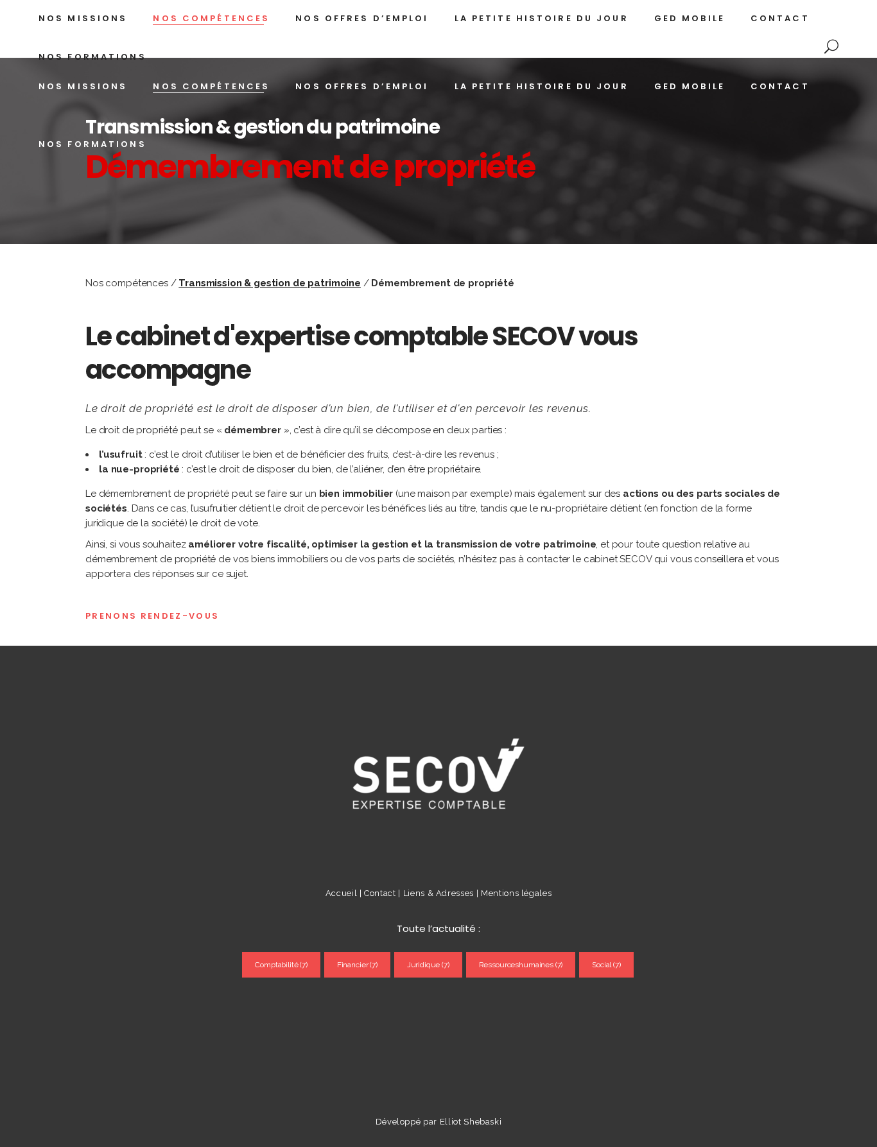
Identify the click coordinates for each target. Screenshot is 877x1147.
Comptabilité (281, 964)
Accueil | (344, 893)
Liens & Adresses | (442, 893)
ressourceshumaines (521, 964)
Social (606, 964)
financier (357, 964)
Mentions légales (516, 893)
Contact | (383, 893)
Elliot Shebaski (471, 1121)
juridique (428, 964)
